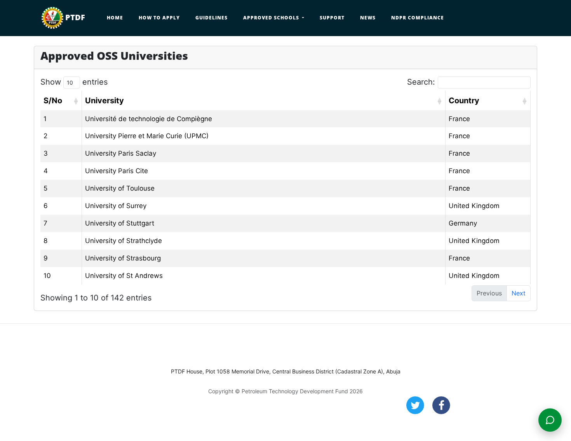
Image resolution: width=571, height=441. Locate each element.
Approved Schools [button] (272, 17)
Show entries (74, 82)
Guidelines (211, 17)
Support (332, 17)
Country (464, 100)
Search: (421, 82)
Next (519, 293)
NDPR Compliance (417, 17)
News (368, 17)
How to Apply (159, 17)
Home (115, 17)
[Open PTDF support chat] (550, 420)
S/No (53, 100)
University (104, 100)
